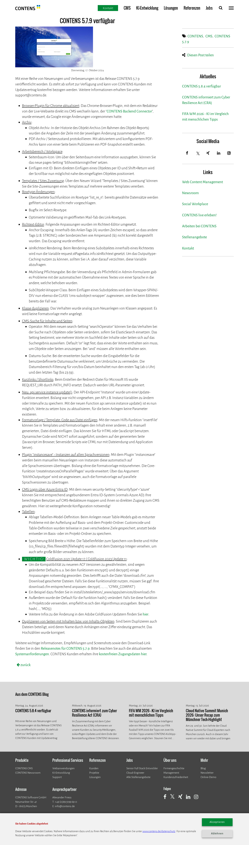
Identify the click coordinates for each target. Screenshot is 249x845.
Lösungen (171, 8)
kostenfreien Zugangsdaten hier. (123, 654)
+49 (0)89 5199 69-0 (66, 802)
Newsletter (207, 772)
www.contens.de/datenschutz (158, 831)
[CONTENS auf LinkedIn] (189, 798)
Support (57, 777)
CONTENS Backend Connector (129, 111)
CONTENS (195, 36)
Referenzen (192, 8)
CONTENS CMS (24, 768)
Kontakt (188, 248)
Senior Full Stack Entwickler (142, 768)
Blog (203, 768)
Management (171, 772)
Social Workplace (195, 204)
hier (145, 614)
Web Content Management (202, 182)
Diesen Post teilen (200, 55)
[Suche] (220, 8)
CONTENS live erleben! (199, 215)
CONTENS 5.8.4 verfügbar (201, 86)
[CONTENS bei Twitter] (174, 798)
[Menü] (231, 9)
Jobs (209, 8)
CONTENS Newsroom (27, 772)
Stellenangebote (194, 237)
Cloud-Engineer (135, 772)
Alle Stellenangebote (138, 777)
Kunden (93, 768)
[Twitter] (198, 153)
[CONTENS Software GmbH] (27, 9)
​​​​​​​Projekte (94, 772)
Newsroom (190, 193)
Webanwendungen (63, 768)
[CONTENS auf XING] (181, 798)
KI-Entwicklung (147, 8)
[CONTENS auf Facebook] (166, 798)
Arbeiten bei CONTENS (199, 226)
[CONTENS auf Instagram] (197, 798)
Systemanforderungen (32, 654)
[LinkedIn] (218, 153)
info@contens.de (65, 806)
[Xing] (208, 153)
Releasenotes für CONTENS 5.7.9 (65, 648)
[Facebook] (187, 153)
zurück (25, 665)
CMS (127, 8)
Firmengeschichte (173, 768)
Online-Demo (208, 777)
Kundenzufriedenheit (175, 777)
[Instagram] (228, 153)
